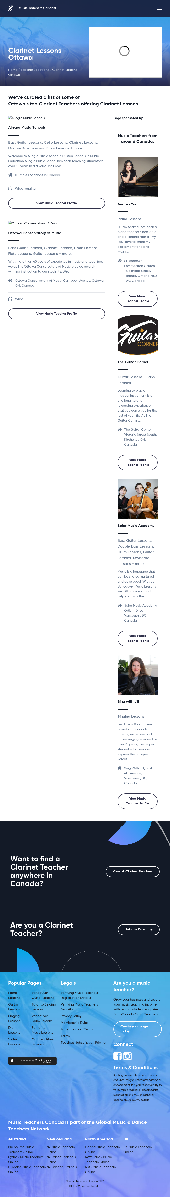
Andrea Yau (127, 204)
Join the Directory (139, 929)
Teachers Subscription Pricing (83, 1042)
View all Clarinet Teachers (133, 871)
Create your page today (134, 1029)
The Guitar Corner (133, 362)
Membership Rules (74, 1023)
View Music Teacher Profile (56, 203)
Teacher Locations (35, 70)
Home (12, 70)
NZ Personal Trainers (62, 1167)
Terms (65, 1036)
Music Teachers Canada (37, 8)
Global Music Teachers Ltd (85, 1186)
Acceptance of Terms (77, 1029)
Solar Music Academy (136, 526)
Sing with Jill (128, 702)
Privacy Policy (71, 1016)
